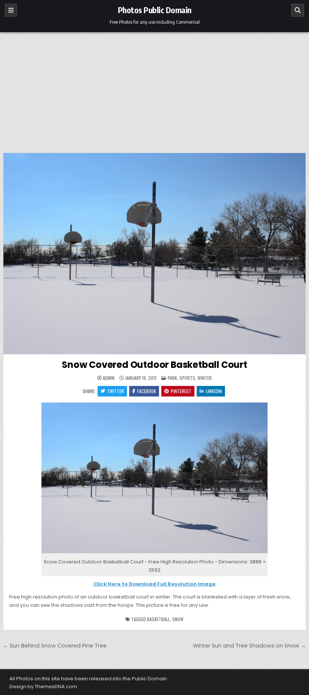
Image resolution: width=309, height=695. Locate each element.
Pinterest (181, 391)
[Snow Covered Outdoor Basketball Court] (154, 553)
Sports (187, 378)
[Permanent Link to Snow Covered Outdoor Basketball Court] (154, 253)
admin (109, 378)
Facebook (146, 391)
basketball (158, 619)
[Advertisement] (154, 88)
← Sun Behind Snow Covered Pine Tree (55, 645)
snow (178, 619)
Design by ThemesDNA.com (43, 686)
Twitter (115, 391)
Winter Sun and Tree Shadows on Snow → (249, 645)
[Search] (297, 10)
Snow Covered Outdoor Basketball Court (154, 364)
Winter (204, 378)
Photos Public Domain (154, 10)
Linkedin (214, 391)
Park (172, 378)
